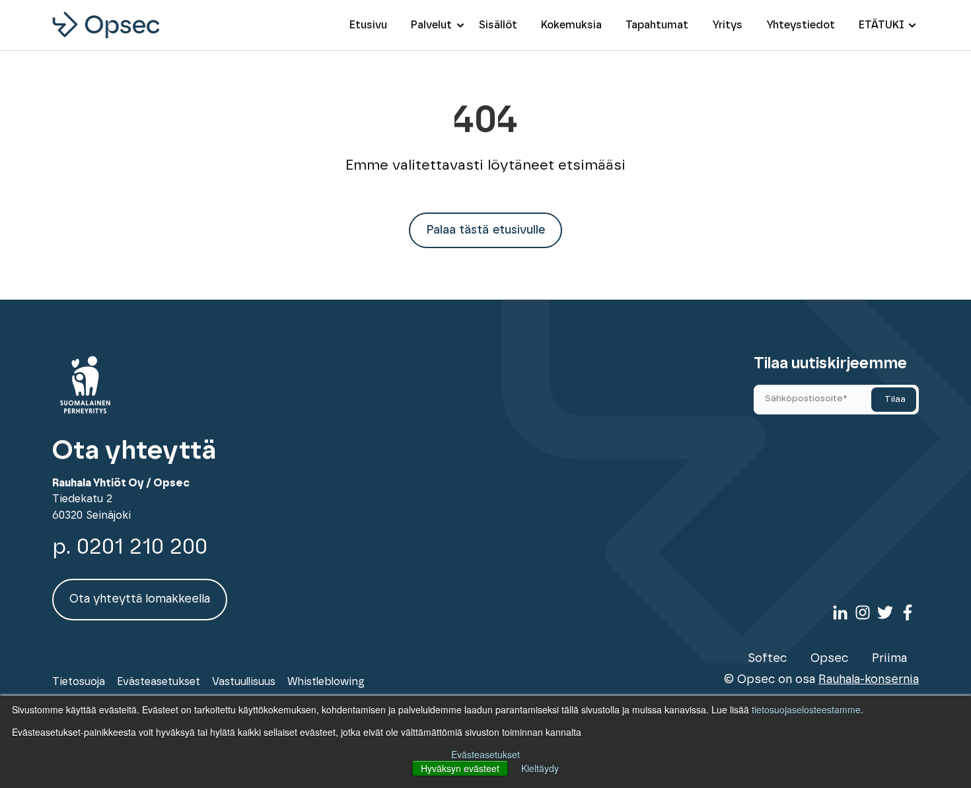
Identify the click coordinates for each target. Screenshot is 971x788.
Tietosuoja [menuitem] (78, 681)
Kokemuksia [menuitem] (571, 25)
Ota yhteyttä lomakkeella (139, 599)
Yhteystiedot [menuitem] (800, 25)
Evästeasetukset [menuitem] (158, 681)
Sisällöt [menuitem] (498, 25)
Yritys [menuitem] (727, 25)
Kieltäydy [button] (540, 768)
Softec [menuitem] (767, 659)
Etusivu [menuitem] (368, 25)
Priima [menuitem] (889, 659)
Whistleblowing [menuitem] (326, 681)
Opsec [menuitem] (829, 659)
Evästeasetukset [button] (485, 754)
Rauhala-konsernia (868, 680)
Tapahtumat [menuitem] (657, 25)
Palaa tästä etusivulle (485, 230)
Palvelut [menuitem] (431, 25)
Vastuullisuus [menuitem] (243, 681)
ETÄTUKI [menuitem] (881, 25)
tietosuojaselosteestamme (806, 709)
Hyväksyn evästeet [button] (460, 768)
